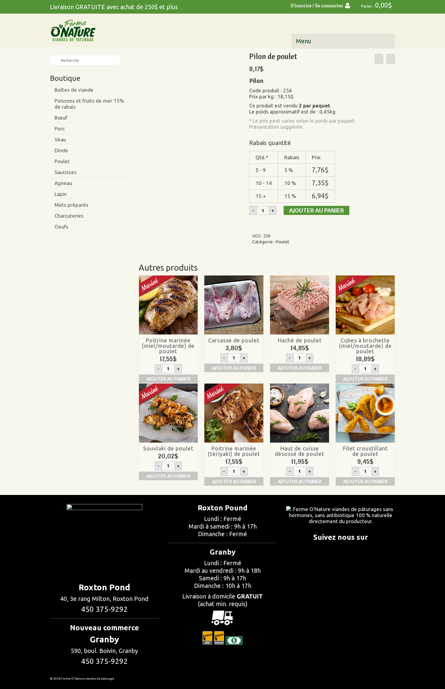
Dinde (61, 150)
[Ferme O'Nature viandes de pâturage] (104, 30)
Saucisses (65, 172)
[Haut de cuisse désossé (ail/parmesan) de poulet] (390, 59)
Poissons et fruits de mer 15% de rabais (89, 104)
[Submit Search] (54, 60)
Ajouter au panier (316, 210)
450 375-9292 (104, 609)
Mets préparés (71, 205)
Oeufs (61, 226)
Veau (60, 139)
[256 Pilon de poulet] (189, 101)
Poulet (282, 241)
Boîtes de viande (74, 90)
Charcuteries (69, 216)
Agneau (63, 183)
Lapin (60, 194)
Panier (376, 5)
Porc (59, 128)
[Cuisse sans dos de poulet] (378, 59)
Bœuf (60, 117)
